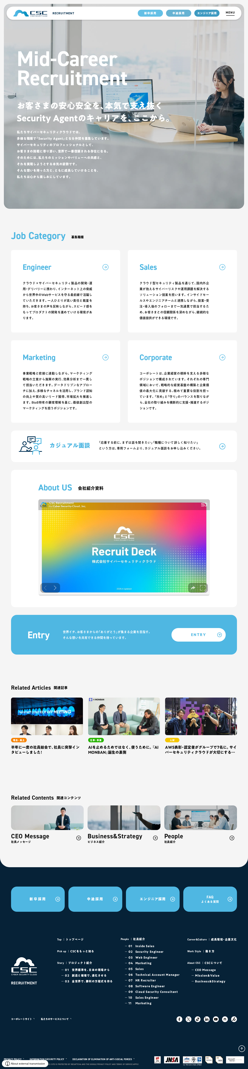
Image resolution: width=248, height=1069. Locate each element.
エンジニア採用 (207, 13)
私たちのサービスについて (55, 1019)
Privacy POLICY (13, 1059)
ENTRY (198, 634)
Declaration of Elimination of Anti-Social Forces (102, 1059)
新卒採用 (150, 13)
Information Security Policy (47, 1059)
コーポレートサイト (21, 1019)
